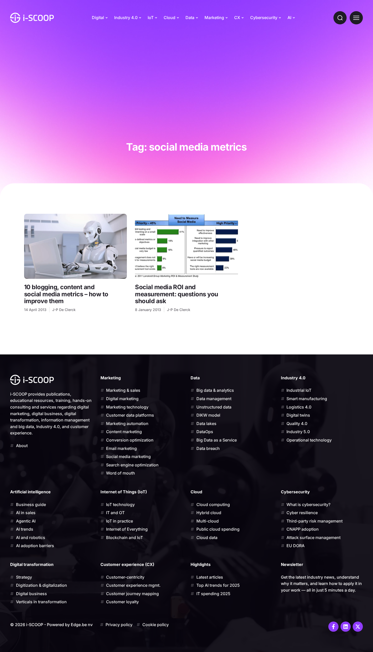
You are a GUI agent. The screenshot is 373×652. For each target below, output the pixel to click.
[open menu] (356, 17)
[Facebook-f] (333, 627)
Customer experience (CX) (127, 564)
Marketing (214, 17)
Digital (98, 17)
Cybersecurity (263, 17)
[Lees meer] (75, 246)
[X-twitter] (358, 627)
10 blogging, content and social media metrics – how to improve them (66, 294)
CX (237, 17)
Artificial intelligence (30, 491)
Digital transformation (32, 564)
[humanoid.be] (32, 18)
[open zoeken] (340, 17)
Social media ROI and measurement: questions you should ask (176, 294)
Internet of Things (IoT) (123, 491)
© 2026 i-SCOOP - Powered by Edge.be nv (51, 624)
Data (189, 17)
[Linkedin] (346, 627)
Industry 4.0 (126, 17)
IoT (151, 17)
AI (289, 17)
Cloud (169, 17)
